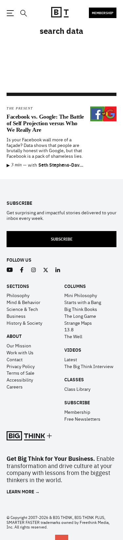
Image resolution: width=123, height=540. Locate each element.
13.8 (68, 329)
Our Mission (19, 345)
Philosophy (18, 295)
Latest (70, 359)
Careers (15, 386)
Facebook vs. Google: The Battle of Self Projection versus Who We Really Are (45, 123)
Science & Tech (22, 309)
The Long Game (80, 316)
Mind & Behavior (23, 302)
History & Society (24, 322)
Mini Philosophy (80, 295)
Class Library (77, 389)
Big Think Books (80, 309)
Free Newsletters (82, 418)
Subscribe (61, 239)
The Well (73, 336)
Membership (102, 13)
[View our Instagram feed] (33, 270)
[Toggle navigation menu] (10, 13)
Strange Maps (78, 322)
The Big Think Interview (88, 366)
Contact (15, 359)
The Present (20, 108)
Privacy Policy (21, 366)
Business (16, 316)
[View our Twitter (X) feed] (45, 270)
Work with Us (20, 352)
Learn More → (23, 491)
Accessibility (20, 379)
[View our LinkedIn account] (57, 270)
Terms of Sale (20, 372)
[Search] (23, 13)
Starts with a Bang (82, 302)
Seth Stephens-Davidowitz (66, 164)
